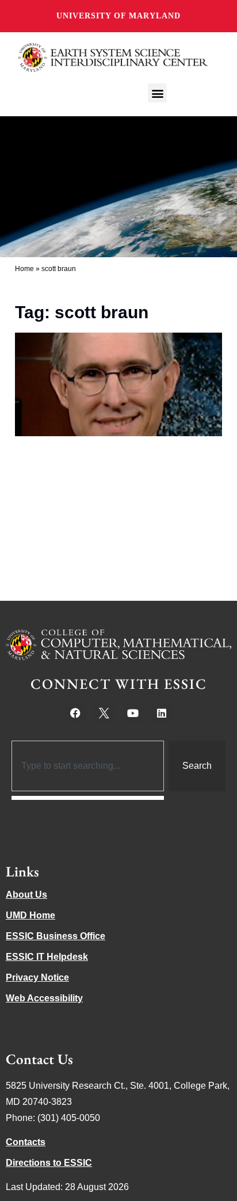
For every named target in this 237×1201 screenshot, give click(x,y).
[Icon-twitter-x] (104, 713)
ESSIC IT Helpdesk (47, 957)
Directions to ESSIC (49, 1163)
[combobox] (88, 766)
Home (24, 269)
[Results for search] (88, 798)
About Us (26, 894)
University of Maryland (118, 16)
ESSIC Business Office (55, 936)
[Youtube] (133, 713)
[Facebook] (75, 713)
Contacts (25, 1142)
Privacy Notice (37, 977)
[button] (157, 92)
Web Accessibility (44, 998)
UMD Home (30, 915)
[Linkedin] (161, 713)
